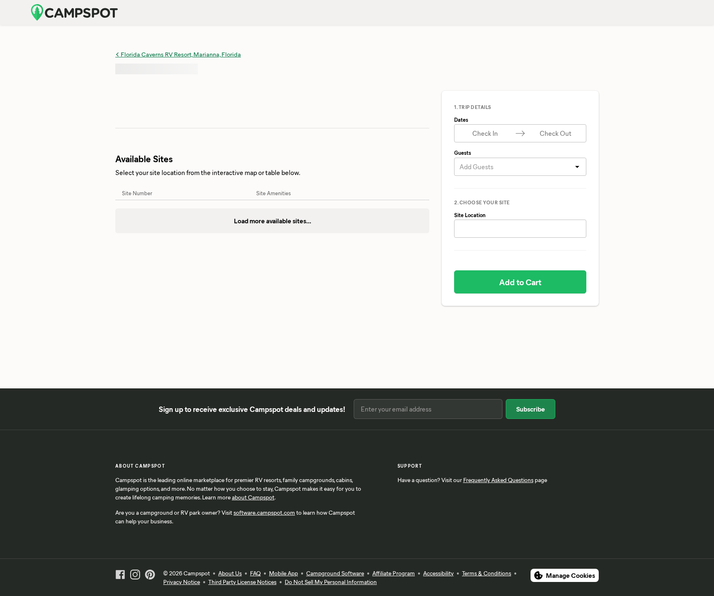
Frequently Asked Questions (498, 480)
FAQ (255, 573)
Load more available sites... (272, 220)
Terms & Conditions (486, 573)
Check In (485, 133)
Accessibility (438, 573)
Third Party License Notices (242, 582)
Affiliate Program (393, 573)
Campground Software (335, 573)
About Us (230, 573)
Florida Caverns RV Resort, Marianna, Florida (180, 54)
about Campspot (253, 497)
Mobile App (283, 573)
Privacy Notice (181, 582)
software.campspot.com (264, 512)
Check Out (555, 133)
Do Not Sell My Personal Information (331, 582)
